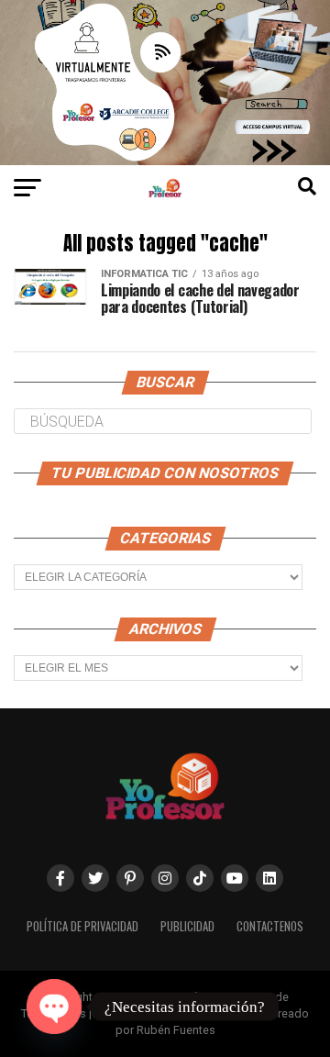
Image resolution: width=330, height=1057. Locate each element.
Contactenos (269, 926)
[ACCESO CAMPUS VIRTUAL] (165, 160)
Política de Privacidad (82, 926)
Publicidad (187, 926)
